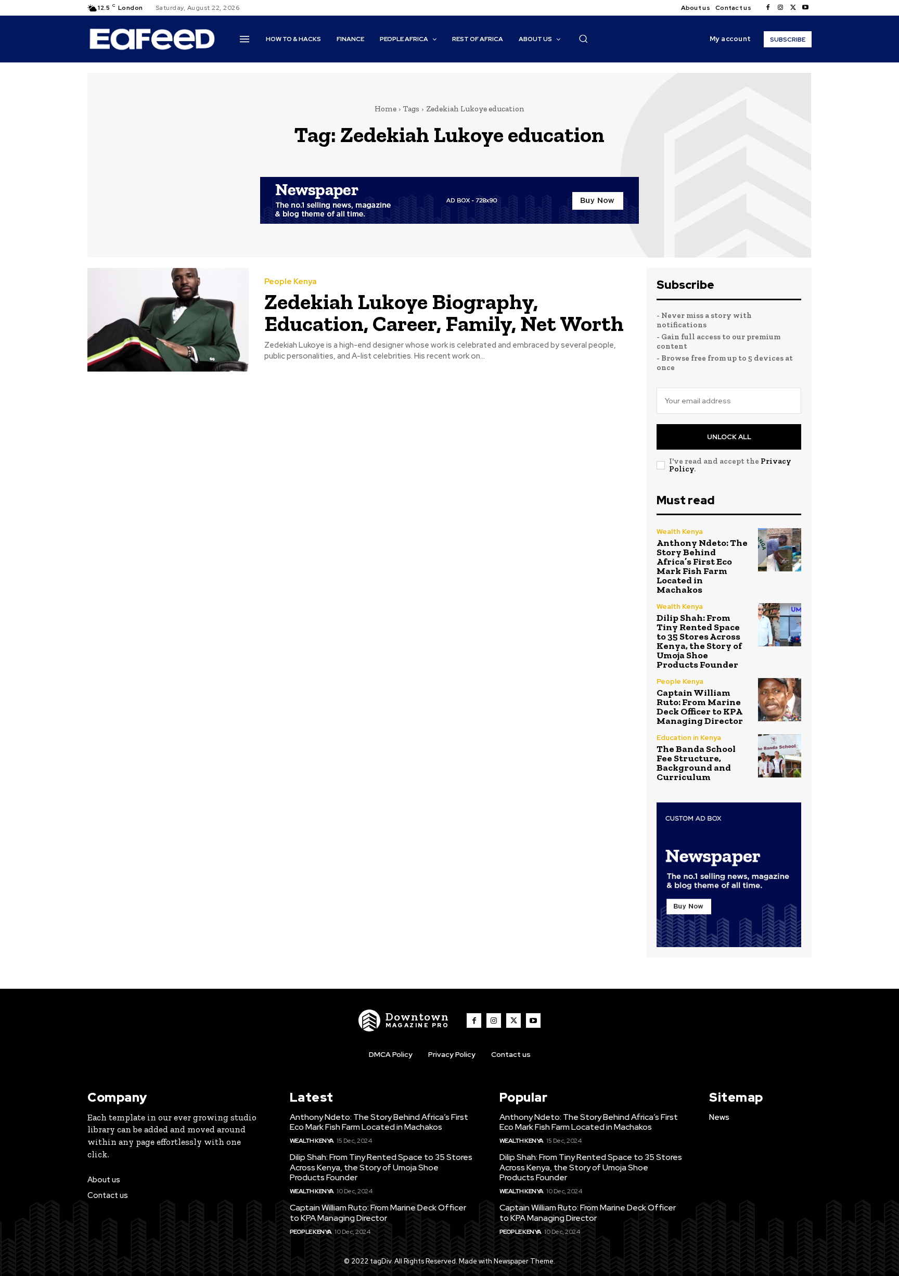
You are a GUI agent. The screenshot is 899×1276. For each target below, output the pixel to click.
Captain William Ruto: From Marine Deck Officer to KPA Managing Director (700, 706)
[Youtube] (805, 8)
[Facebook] (768, 8)
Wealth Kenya (680, 531)
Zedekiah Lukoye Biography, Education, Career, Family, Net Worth (444, 312)
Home (385, 108)
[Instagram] (780, 8)
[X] (793, 8)
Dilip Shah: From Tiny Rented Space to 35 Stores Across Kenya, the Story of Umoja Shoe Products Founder (699, 641)
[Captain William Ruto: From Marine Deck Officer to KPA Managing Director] (779, 699)
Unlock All (729, 436)
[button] (583, 38)
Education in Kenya (689, 737)
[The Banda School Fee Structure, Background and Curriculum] (779, 755)
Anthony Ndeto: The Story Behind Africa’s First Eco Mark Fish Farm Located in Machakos (702, 566)
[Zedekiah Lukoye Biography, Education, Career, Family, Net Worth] (168, 320)
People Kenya (290, 282)
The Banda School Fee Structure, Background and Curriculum (696, 763)
